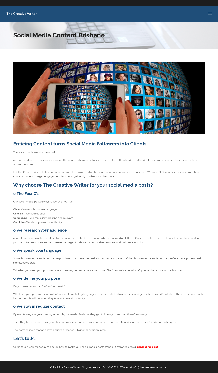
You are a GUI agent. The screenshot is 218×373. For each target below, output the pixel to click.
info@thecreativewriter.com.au (150, 367)
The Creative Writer (69, 367)
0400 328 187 (115, 367)
